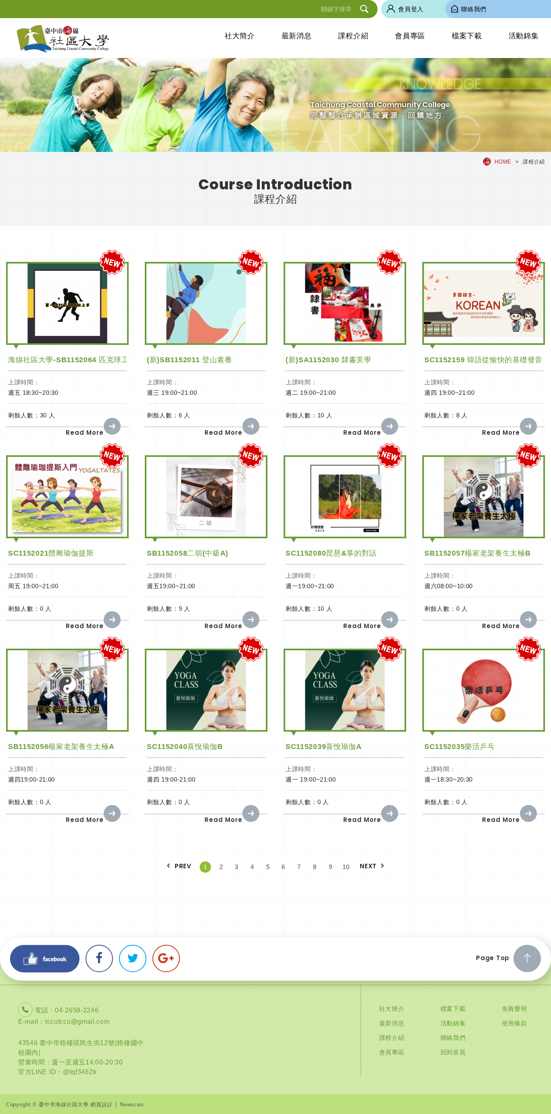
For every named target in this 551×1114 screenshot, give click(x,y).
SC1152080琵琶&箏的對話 (331, 553)
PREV (183, 866)
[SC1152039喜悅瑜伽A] (345, 690)
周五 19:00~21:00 (33, 586)
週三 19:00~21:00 (172, 392)
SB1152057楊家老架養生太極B (477, 553)
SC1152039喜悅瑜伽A (324, 747)
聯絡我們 (453, 1037)
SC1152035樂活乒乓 (459, 747)
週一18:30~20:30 (448, 779)
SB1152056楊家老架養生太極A (61, 747)
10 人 (325, 415)
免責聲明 (514, 1008)
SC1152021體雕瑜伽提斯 (51, 553)
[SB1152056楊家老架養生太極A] (67, 690)
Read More (85, 432)
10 (345, 866)
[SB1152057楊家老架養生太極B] (483, 496)
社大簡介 (240, 36)
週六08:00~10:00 (448, 586)
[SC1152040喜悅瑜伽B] (206, 690)
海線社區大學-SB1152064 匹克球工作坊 (76, 360)
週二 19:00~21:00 (311, 392)
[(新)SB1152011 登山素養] (206, 303)
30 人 (47, 415)
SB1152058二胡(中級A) (187, 553)
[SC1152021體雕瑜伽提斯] (67, 496)
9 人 (184, 608)
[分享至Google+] (166, 958)
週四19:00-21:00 (31, 779)
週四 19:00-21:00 (171, 779)
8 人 (462, 415)
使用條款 (514, 1023)
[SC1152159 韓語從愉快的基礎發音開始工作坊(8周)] (483, 303)
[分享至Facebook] (99, 958)
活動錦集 (524, 36)
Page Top (492, 958)
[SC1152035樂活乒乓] (483, 690)
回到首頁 (453, 1052)
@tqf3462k (79, 1071)
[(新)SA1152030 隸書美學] (345, 303)
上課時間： (24, 382)
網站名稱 (62, 39)
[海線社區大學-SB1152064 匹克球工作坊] (67, 303)
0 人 (46, 608)
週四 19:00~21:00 (449, 392)
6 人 (184, 415)
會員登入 (411, 9)
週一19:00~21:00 (310, 586)
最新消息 (297, 36)
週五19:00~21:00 (171, 586)
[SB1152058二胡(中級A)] (206, 496)
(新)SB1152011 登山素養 (189, 360)
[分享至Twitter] (132, 958)
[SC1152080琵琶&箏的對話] (345, 496)
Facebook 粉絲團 (44, 959)
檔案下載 (467, 36)
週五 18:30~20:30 (33, 392)
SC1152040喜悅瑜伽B (185, 747)
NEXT (368, 866)
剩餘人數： (24, 415)
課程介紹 (353, 36)
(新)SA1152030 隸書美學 (329, 360)
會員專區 (410, 36)
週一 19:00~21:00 (311, 779)
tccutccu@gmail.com (77, 1021)
